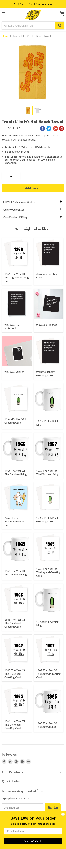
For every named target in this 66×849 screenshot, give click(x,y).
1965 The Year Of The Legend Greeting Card (48, 572)
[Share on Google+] (55, 128)
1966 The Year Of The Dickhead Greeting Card (14, 623)
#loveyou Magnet (46, 324)
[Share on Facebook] (42, 128)
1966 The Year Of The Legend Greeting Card (16, 277)
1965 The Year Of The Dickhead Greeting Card (14, 724)
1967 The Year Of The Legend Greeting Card (48, 673)
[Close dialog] (63, 814)
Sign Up (53, 807)
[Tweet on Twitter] (48, 128)
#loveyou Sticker (14, 371)
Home (5, 35)
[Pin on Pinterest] (61, 128)
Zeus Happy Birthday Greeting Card (14, 521)
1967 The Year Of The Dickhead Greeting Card (14, 673)
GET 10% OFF (33, 840)
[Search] (59, 25)
